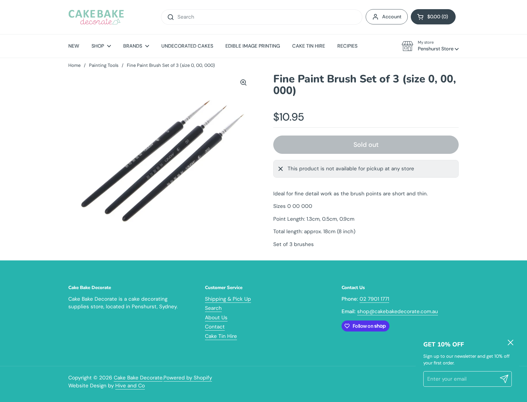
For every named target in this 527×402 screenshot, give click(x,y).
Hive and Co (130, 385)
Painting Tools (103, 65)
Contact (215, 326)
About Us (216, 317)
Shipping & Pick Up (228, 298)
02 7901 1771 (374, 298)
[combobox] (261, 17)
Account (391, 16)
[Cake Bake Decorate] (96, 17)
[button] (433, 16)
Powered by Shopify (187, 377)
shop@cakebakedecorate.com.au (397, 311)
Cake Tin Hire (221, 336)
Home (74, 65)
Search (213, 308)
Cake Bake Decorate (138, 377)
